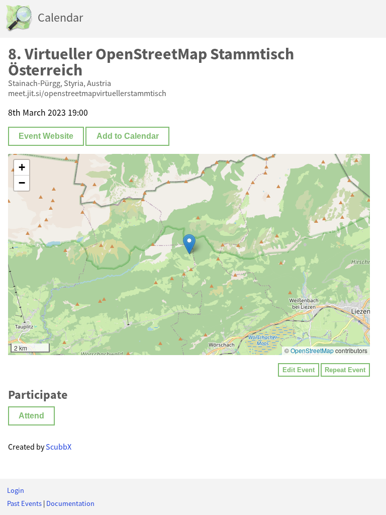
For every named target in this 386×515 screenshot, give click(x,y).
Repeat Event (345, 370)
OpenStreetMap (312, 350)
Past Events (24, 503)
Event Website (46, 136)
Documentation (70, 503)
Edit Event (298, 370)
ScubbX (58, 447)
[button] (189, 244)
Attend (31, 415)
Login (15, 490)
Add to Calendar (127, 136)
